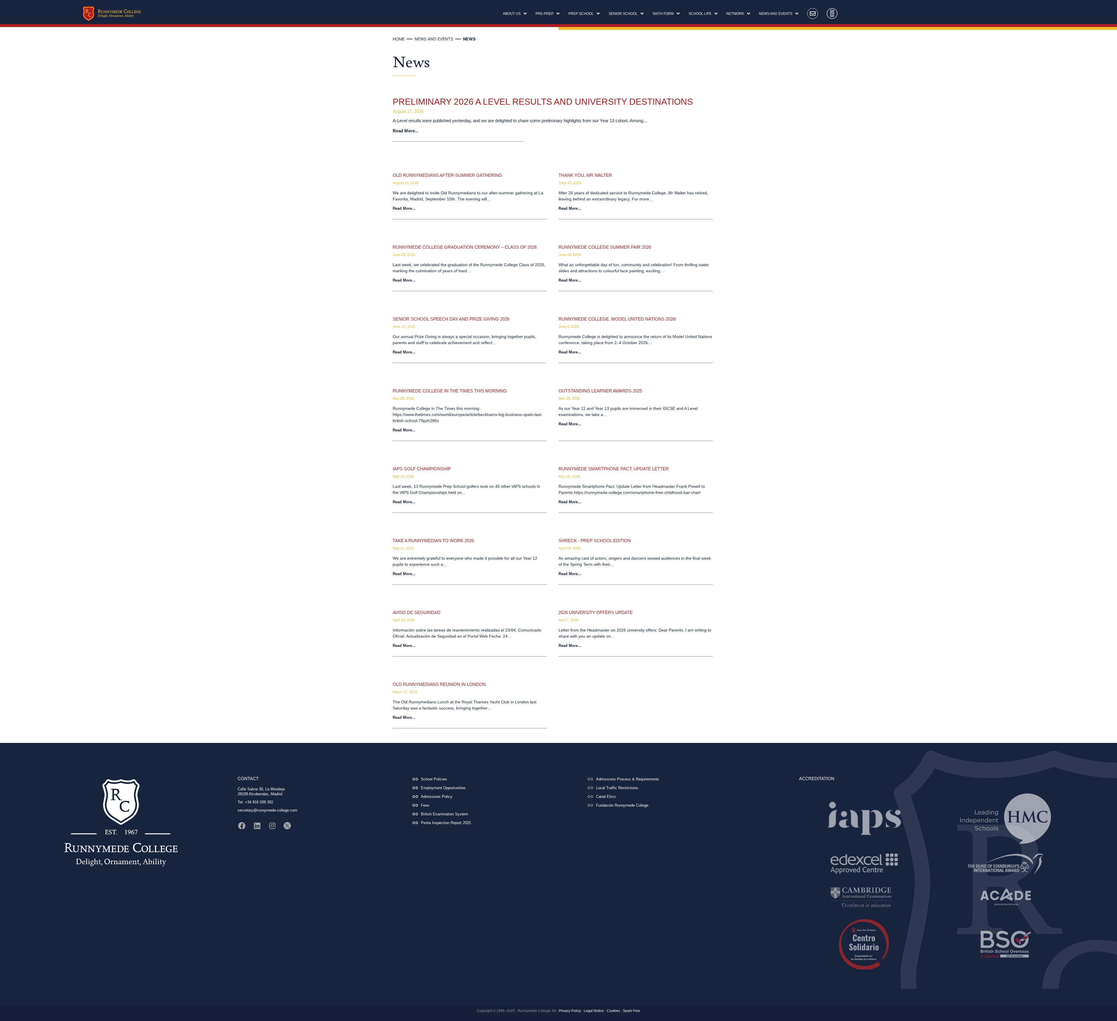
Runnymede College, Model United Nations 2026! (617, 318)
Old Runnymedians (416, 167)
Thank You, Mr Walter (585, 175)
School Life (573, 167)
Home (399, 38)
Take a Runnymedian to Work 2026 (433, 540)
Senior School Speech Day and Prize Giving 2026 (451, 318)
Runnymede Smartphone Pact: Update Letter (613, 468)
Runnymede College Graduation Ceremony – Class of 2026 (465, 247)
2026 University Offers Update (595, 612)
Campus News (577, 311)
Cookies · (614, 1011)
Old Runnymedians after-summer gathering (447, 175)
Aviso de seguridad (416, 612)
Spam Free (631, 1011)
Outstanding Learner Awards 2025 (600, 390)
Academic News (413, 91)
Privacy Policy (570, 1011)
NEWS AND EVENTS (434, 38)
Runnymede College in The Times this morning (450, 390)
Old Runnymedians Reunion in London (439, 684)
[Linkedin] (257, 826)
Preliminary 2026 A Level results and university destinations (543, 101)
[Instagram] (272, 826)
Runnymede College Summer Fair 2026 (604, 247)
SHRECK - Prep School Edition (594, 540)
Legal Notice (594, 1011)
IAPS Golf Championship (422, 468)
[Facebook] (242, 826)
